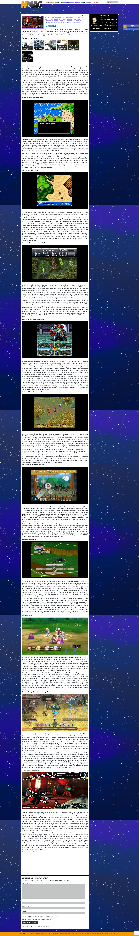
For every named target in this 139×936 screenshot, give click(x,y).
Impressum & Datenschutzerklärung (79, 933)
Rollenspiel (67, 22)
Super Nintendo (77, 22)
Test (67, 2)
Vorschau (58, 2)
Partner (32, 933)
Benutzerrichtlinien (61, 933)
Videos (93, 2)
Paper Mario (62, 22)
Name (24, 901)
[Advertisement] (55, 864)
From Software (57, 22)
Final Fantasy (50, 22)
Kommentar (25, 883)
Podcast (85, 2)
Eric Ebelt (101, 17)
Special (76, 2)
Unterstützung (96, 933)
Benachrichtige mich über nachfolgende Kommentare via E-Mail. (40, 916)
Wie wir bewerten (41, 933)
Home (50, 2)
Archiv (119, 933)
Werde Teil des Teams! (108, 933)
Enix (47, 22)
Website (24, 911)
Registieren (131, 28)
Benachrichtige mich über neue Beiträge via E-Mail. (37, 919)
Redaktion (51, 933)
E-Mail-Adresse (26, 906)
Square (71, 22)
